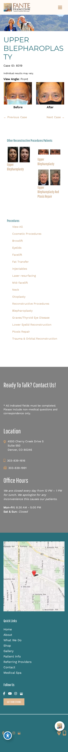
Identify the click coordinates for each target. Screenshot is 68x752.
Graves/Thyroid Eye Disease (31, 317)
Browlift (17, 240)
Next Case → (56, 117)
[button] (13, 702)
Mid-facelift (20, 282)
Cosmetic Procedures (26, 233)
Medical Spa (12, 672)
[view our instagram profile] (15, 694)
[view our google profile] (21, 694)
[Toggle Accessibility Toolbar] (7, 735)
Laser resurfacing (24, 275)
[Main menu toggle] (60, 7)
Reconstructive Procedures (30, 303)
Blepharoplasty (22, 310)
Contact (9, 667)
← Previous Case (15, 117)
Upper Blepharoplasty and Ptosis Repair (48, 191)
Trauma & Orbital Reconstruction (34, 338)
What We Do (12, 640)
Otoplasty (18, 296)
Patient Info (12, 656)
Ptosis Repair (21, 331)
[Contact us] (59, 733)
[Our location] (64, 733)
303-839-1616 (16, 460)
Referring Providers (17, 662)
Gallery (8, 651)
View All (17, 226)
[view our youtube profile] (9, 694)
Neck (15, 289)
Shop (7, 645)
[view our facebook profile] (4, 694)
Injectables (19, 268)
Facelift (17, 254)
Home (7, 629)
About (7, 634)
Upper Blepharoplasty (33, 48)
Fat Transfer (20, 261)
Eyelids (16, 247)
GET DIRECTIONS (14, 701)
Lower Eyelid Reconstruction (31, 324)
